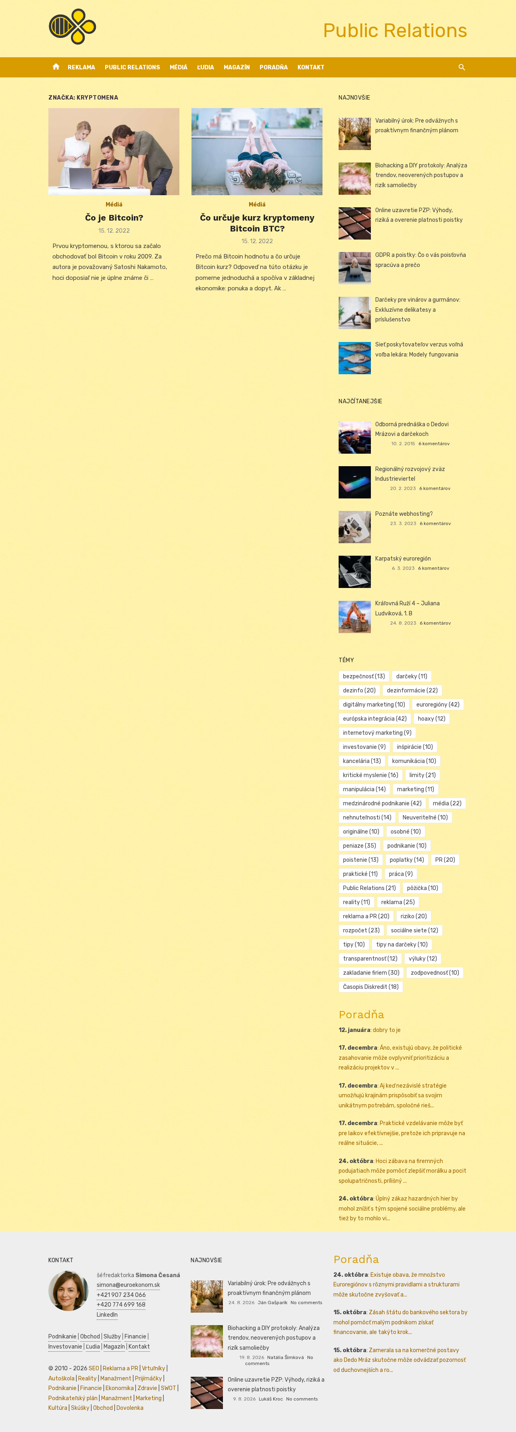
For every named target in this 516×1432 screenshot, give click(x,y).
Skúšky (80, 1408)
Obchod (90, 1336)
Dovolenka (130, 1408)
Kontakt (311, 67)
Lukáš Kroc (271, 1399)
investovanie (364, 747)
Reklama (81, 67)
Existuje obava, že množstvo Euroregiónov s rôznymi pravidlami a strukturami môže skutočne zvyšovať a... (396, 1284)
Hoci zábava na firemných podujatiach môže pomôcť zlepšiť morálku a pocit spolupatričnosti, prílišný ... (402, 1171)
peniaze (359, 845)
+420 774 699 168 (121, 1304)
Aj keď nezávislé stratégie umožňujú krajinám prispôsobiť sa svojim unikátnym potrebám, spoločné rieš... (393, 1095)
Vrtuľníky (153, 1368)
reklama (398, 902)
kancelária (362, 761)
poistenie (361, 860)
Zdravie (147, 1388)
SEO (94, 1368)
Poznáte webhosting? (404, 514)
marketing (415, 789)
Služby (112, 1336)
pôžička (422, 888)
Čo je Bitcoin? (114, 218)
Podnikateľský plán (73, 1398)
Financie (135, 1336)
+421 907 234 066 (121, 1295)
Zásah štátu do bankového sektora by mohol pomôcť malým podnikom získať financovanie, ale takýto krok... (400, 1322)
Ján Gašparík (272, 1302)
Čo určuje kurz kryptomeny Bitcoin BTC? (257, 223)
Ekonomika (120, 1388)
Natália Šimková (285, 1357)
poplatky (407, 860)
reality (356, 902)
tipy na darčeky (402, 944)
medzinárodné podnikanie (382, 803)
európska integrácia (375, 718)
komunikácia (414, 761)
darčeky (411, 676)
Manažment (115, 1378)
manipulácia (364, 789)
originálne (361, 831)
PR (445, 860)
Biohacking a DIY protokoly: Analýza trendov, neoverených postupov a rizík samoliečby (421, 175)
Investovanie (65, 1346)
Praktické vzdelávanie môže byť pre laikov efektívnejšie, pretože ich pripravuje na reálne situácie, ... (402, 1133)
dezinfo (359, 690)
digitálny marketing (374, 704)
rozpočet (361, 930)
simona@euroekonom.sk (128, 1285)
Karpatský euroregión (403, 558)
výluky (423, 958)
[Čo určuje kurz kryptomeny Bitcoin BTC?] (256, 152)
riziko (414, 916)
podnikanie (407, 845)
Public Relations (132, 67)
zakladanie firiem (371, 972)
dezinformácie (412, 690)
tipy (354, 944)
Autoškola (61, 1378)
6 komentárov (434, 443)
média (447, 803)
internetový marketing (377, 733)
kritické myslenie (370, 775)
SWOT (168, 1388)
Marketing (149, 1398)
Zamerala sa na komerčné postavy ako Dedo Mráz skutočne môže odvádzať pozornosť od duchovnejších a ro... (399, 1360)
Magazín (237, 67)
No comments (306, 1302)
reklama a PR (366, 916)
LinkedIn (107, 1314)
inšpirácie (415, 747)
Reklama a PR (120, 1368)
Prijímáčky (148, 1378)
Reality (87, 1378)
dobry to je (387, 1030)
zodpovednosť (435, 972)
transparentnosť (370, 958)
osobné (406, 831)
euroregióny (438, 704)
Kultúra (57, 1408)
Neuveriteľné (425, 817)
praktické (360, 874)
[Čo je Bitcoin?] (113, 152)
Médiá (178, 67)
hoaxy (431, 718)
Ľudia (205, 67)
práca (401, 874)
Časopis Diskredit (371, 987)
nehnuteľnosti (367, 817)
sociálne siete (414, 930)
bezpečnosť (364, 676)
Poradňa (274, 67)
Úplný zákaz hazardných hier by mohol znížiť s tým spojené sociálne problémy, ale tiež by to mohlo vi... (402, 1208)
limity (423, 775)
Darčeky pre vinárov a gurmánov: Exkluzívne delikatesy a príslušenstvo (417, 309)
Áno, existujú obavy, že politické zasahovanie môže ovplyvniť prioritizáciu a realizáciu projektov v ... (400, 1057)
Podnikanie (62, 1336)
